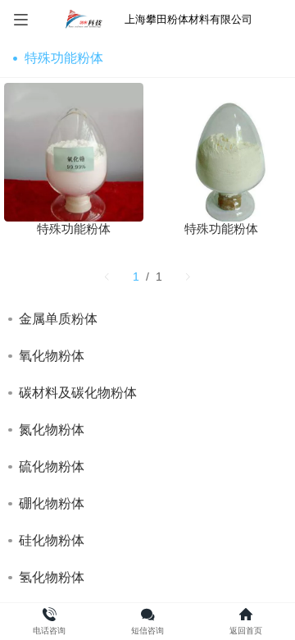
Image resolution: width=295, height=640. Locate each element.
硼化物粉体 (51, 503)
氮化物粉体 (51, 430)
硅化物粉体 (51, 540)
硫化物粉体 (51, 466)
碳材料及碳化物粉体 (78, 393)
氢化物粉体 (51, 577)
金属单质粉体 (58, 319)
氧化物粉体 (51, 356)
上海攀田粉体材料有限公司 (188, 19)
